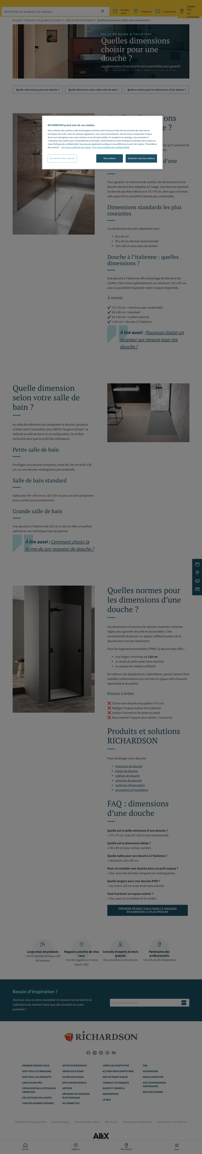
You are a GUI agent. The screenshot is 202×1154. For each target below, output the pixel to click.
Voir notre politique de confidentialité (110, 147)
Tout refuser (109, 158)
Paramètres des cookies (62, 158)
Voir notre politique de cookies (76, 147)
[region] (102, 142)
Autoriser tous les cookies (141, 158)
